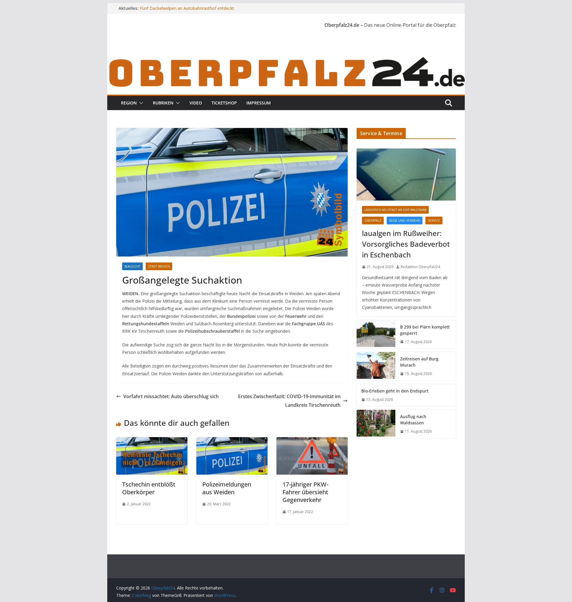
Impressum (258, 103)
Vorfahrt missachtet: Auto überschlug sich (171, 396)
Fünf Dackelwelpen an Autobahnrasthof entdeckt (187, 8)
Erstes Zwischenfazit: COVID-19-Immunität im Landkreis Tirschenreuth (289, 400)
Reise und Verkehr (404, 220)
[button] (140, 103)
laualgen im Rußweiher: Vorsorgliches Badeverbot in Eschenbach (406, 243)
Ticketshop (224, 103)
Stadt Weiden (159, 266)
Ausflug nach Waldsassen (413, 420)
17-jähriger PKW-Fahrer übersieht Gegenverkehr (305, 492)
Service (434, 220)
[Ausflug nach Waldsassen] (376, 424)
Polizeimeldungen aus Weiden (226, 488)
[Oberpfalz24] (286, 59)
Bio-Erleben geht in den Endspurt (394, 391)
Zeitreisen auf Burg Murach (419, 362)
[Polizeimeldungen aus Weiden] (232, 441)
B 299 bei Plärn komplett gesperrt (425, 330)
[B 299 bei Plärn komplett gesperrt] (376, 334)
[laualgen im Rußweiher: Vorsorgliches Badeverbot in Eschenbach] (406, 174)
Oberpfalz (372, 220)
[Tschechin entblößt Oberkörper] (151, 441)
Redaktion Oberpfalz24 (420, 266)
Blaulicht (132, 266)
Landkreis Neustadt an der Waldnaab (395, 210)
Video (195, 103)
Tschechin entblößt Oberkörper (148, 488)
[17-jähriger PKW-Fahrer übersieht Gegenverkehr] (312, 441)
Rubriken (163, 103)
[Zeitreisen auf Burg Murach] (376, 366)
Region (129, 103)
